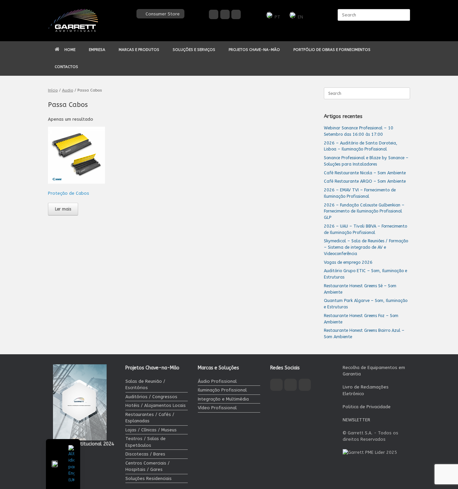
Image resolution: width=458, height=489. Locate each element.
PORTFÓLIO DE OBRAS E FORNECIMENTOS (331, 49)
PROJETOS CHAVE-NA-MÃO (254, 49)
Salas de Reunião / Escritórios (145, 384)
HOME (69, 49)
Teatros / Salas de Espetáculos (145, 442)
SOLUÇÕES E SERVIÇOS (194, 49)
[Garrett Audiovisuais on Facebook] (213, 14)
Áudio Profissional (217, 381)
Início (53, 90)
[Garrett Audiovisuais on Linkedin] (236, 14)
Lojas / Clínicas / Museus (151, 429)
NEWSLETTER (356, 419)
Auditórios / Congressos (151, 396)
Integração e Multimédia (223, 399)
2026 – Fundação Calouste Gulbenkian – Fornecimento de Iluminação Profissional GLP (364, 211)
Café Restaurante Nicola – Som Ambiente (365, 172)
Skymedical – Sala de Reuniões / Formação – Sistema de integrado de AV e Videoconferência (366, 247)
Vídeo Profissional (217, 407)
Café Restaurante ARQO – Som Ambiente (365, 181)
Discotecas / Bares (145, 453)
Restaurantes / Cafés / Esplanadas (149, 418)
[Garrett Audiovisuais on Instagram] (225, 14)
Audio (67, 90)
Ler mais (63, 209)
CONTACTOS (66, 66)
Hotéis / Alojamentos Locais (155, 405)
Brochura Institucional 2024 (83, 444)
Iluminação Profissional (222, 389)
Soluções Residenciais (148, 478)
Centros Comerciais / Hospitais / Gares (147, 466)
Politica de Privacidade (367, 406)
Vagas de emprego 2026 (348, 262)
